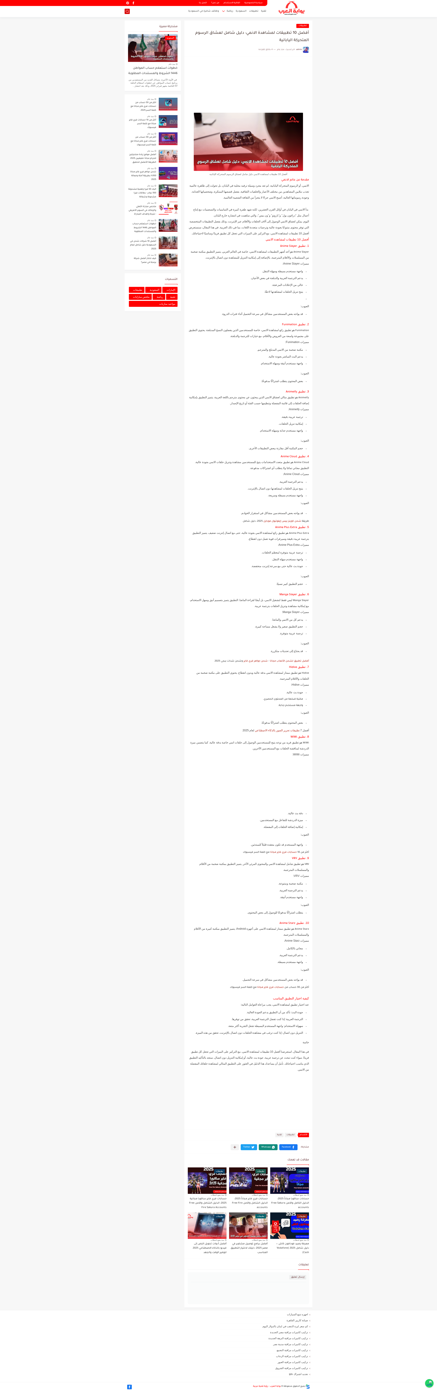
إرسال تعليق (298, 1277)
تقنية (263, 11)
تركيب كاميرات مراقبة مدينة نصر (290, 1344)
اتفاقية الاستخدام (232, 3)
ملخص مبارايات (141, 296)
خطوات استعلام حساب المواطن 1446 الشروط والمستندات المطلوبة (153, 71)
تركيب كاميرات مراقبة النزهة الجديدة (288, 1338)
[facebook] (133, 3)
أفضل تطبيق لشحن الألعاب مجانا (289, 661)
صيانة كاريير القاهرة (297, 1320)
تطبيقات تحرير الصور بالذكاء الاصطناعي (277, 730)
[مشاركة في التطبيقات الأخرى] (235, 1147)
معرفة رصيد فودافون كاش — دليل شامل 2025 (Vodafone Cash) (292, 1248)
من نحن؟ (215, 3)
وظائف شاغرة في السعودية (203, 11)
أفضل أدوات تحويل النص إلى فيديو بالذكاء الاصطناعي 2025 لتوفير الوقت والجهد (210, 1248)
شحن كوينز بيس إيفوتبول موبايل (282, 521)
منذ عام (172, 64)
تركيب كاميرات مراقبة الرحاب (292, 1356)
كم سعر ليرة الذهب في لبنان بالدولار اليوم (285, 1326)
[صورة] (168, 104)
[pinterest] (127, 3)
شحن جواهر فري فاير (256, 661)
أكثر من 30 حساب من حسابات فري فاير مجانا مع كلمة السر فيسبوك (143, 141)
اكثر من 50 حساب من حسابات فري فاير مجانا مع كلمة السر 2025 (143, 106)
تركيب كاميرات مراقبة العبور (293, 1362)
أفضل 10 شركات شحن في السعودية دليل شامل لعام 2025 (143, 245)
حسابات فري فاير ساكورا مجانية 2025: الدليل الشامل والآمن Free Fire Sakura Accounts (208, 1203)
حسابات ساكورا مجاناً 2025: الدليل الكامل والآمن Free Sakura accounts (290, 1203)
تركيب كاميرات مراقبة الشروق (291, 1368)
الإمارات (171, 289)
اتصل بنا (203, 3)
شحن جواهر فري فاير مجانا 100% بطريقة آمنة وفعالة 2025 (143, 176)
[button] (288, 1147)
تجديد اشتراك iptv (298, 1374)
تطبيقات (253, 11)
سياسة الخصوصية (253, 3)
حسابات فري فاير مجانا (283, 852)
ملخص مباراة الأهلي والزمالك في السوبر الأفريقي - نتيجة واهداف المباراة (142, 211)
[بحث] (127, 11)
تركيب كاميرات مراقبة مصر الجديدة (289, 1332)
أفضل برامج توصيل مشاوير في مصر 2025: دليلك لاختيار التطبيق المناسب (249, 1248)
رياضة (230, 11)
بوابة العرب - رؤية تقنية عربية (267, 1386)
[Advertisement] (248, 86)
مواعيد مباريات (167, 303)
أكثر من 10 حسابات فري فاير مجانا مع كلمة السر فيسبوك (142, 124)
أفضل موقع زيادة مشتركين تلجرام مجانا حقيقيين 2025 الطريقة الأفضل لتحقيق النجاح (142, 159)
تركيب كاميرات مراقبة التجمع (292, 1350)
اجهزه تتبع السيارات (297, 1314)
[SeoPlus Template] (308, 1386)
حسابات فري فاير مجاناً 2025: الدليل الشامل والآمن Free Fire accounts (250, 1203)
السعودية (241, 11)
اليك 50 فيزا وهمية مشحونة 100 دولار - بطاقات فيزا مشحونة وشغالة (142, 193)
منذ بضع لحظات (299, 1195)
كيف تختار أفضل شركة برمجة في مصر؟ (145, 260)
